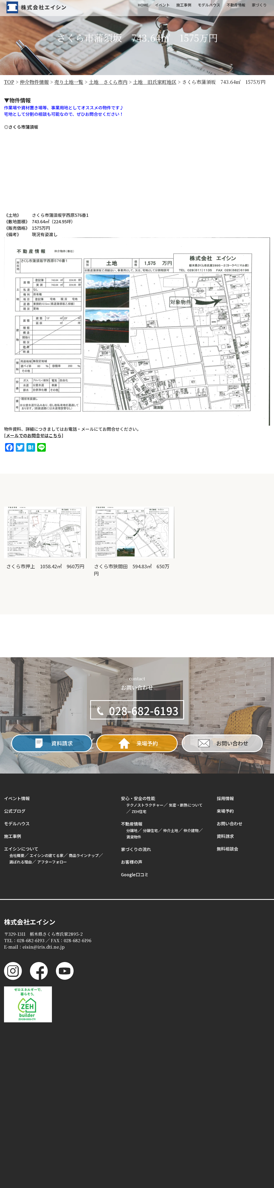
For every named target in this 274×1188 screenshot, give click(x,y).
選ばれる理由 (20, 861)
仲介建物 (191, 830)
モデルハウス (17, 823)
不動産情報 (131, 824)
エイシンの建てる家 (46, 855)
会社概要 (16, 855)
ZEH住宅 (139, 811)
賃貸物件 (133, 837)
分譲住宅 (150, 830)
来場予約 (225, 811)
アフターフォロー (52, 861)
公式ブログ (14, 811)
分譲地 (132, 830)
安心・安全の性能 (138, 798)
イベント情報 (17, 798)
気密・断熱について (186, 805)
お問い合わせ (229, 823)
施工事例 (12, 836)
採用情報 (225, 798)
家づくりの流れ (136, 849)
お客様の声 (131, 862)
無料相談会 (227, 848)
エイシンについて (21, 848)
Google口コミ (135, 874)
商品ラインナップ (84, 855)
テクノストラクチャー (144, 805)
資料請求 (225, 836)
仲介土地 (170, 830)
